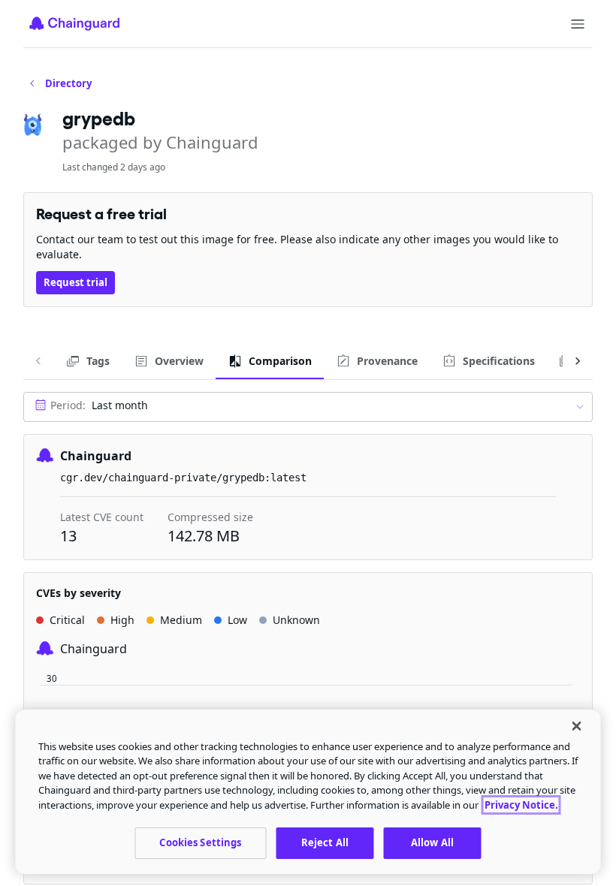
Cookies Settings (200, 842)
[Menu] (578, 24)
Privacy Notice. (521, 805)
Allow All (432, 842)
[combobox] (308, 407)
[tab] (87, 361)
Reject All (325, 842)
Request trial (75, 282)
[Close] (576, 726)
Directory (68, 83)
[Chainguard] (74, 23)
